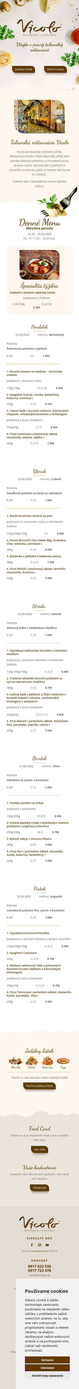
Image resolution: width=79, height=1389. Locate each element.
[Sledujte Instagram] (39, 1245)
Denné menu (55, 69)
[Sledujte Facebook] (32, 1245)
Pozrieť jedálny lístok (39, 1086)
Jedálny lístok (23, 69)
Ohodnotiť (39, 1188)
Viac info (39, 1149)
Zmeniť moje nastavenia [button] (47, 1375)
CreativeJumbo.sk (39, 1251)
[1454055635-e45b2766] (39, 132)
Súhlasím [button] (47, 1360)
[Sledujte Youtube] (47, 1245)
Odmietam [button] (47, 1367)
